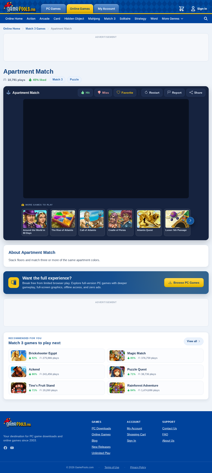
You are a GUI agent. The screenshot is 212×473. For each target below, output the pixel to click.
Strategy (140, 18)
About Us (168, 440)
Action (31, 18)
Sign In (202, 8)
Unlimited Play (101, 453)
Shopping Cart (136, 434)
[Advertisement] (106, 49)
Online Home (14, 18)
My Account (106, 8)
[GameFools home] (19, 7)
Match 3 (110, 18)
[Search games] (206, 19)
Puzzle (74, 79)
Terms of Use (112, 467)
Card (57, 18)
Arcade (44, 18)
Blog (95, 440)
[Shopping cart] (181, 9)
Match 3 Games (35, 28)
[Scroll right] (190, 221)
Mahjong (94, 18)
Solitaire (125, 18)
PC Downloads (101, 428)
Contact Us (169, 428)
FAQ (165, 434)
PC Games (53, 8)
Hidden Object (74, 18)
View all (192, 341)
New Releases (101, 446)
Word (154, 18)
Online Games (80, 8)
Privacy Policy (138, 467)
